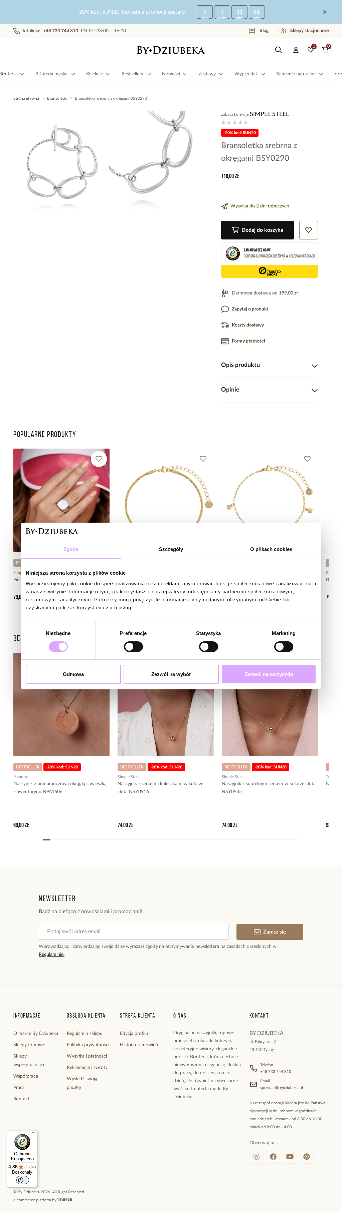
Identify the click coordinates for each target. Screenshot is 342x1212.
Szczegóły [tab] (171, 549)
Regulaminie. (51, 954)
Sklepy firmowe (29, 1045)
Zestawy (207, 74)
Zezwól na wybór (171, 674)
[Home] (171, 50)
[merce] (64, 1200)
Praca (19, 1087)
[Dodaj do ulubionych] (99, 459)
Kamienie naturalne (296, 74)
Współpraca (25, 1076)
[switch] (133, 646)
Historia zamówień (139, 1045)
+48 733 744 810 (275, 1072)
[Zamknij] (325, 12)
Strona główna (26, 98)
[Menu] (34, 1134)
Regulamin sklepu (85, 1033)
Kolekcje (94, 74)
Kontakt (21, 1099)
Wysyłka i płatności (87, 1056)
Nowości (171, 74)
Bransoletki (57, 98)
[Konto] (296, 50)
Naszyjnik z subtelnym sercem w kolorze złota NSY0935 (269, 787)
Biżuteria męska (51, 74)
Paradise (20, 777)
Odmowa (73, 674)
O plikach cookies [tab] (271, 549)
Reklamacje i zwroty (87, 1067)
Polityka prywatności (88, 1045)
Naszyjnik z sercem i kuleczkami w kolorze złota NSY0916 (160, 787)
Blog (264, 30)
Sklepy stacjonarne (309, 30)
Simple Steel (269, 114)
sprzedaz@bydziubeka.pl (281, 1088)
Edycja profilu (134, 1033)
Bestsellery (132, 74)
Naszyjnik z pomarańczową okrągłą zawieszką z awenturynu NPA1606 (60, 787)
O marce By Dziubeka (35, 1033)
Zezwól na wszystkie (269, 674)
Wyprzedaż (246, 74)
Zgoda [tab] (70, 549)
